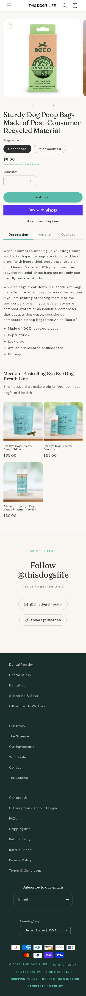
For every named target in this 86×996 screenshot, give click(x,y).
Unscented (17, 149)
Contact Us (18, 798)
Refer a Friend (20, 850)
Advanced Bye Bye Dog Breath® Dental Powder (19, 507)
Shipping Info (20, 829)
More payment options (43, 221)
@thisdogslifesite (46, 604)
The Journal (18, 778)
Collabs (15, 767)
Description (18, 235)
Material (45, 235)
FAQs (13, 818)
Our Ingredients (21, 747)
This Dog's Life (35, 964)
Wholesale (17, 757)
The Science (19, 736)
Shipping (8, 165)
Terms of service (60, 972)
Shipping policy (24, 979)
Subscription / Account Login (33, 808)
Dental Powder (21, 664)
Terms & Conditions (25, 870)
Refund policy (65, 964)
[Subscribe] (67, 899)
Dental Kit (17, 685)
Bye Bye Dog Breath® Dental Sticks (18, 447)
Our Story (17, 726)
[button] (9, 5)
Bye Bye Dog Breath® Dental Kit (58, 447)
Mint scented (50, 149)
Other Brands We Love (27, 706)
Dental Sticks (20, 675)
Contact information (60, 979)
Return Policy (20, 839)
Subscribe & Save (23, 696)
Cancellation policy (45, 986)
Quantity (68, 235)
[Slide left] (33, 106)
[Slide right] (53, 106)
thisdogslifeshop (46, 620)
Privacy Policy (20, 860)
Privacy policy (28, 972)
